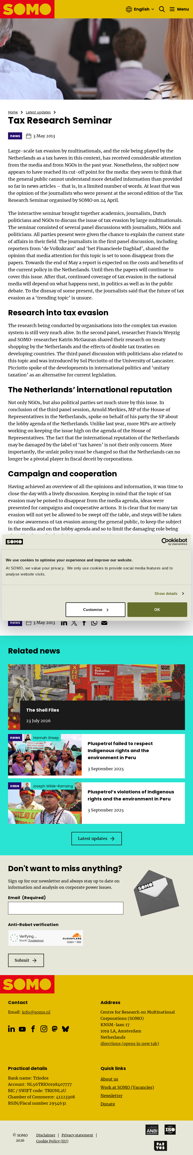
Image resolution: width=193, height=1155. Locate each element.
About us (109, 1079)
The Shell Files (42, 710)
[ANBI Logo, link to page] (152, 1130)
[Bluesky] (65, 1028)
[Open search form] (162, 9)
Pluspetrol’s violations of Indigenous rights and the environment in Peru (131, 795)
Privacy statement (77, 1135)
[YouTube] (22, 1029)
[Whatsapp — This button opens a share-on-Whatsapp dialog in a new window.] (94, 623)
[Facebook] (33, 1028)
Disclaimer (45, 1135)
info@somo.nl (36, 1012)
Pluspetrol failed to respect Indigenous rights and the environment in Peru (120, 750)
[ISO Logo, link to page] (170, 1130)
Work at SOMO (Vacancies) (127, 1087)
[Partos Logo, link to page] (160, 1146)
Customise (92, 609)
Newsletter (111, 1095)
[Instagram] (43, 1028)
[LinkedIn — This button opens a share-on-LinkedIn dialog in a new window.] (64, 623)
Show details (166, 593)
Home (13, 112)
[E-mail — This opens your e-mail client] (104, 623)
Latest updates (38, 112)
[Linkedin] (11, 1028)
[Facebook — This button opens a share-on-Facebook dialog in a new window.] (84, 623)
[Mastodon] (54, 1028)
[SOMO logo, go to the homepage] (27, 9)
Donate (108, 1103)
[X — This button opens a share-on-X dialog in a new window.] (74, 623)
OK (157, 609)
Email (27, 898)
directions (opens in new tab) (130, 1043)
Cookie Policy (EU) (52, 1141)
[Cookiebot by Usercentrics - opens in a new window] (165, 542)
